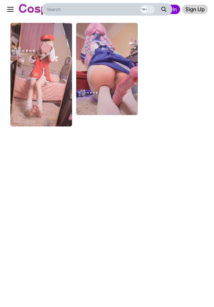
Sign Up (195, 9)
